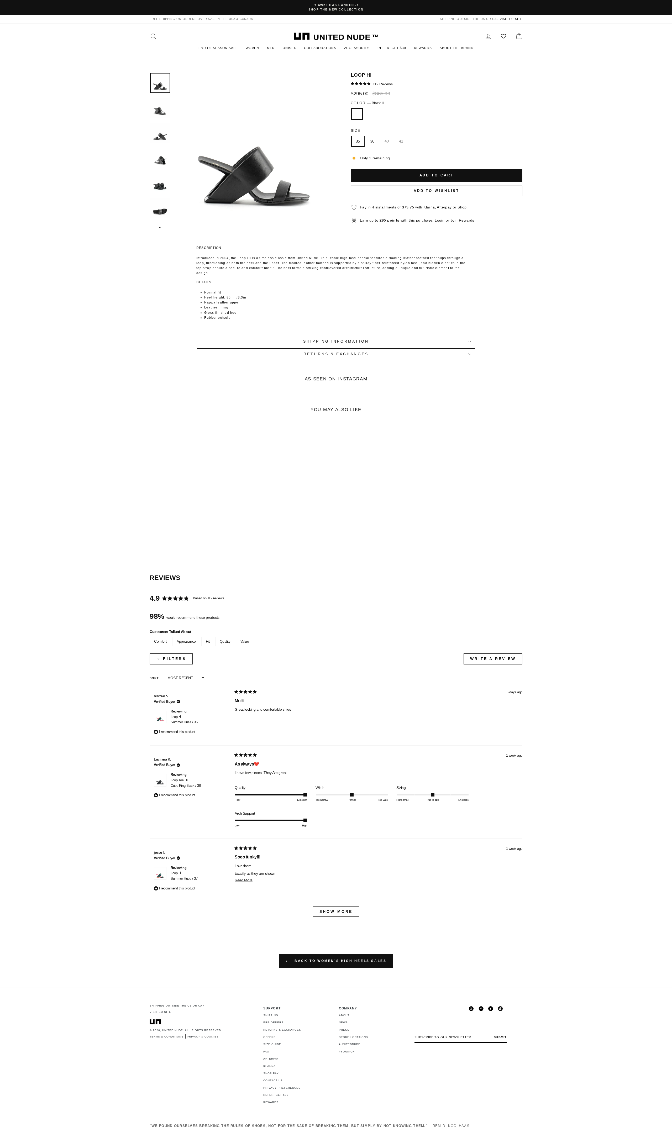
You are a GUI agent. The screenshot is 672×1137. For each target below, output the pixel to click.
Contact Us (273, 1080)
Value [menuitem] (244, 641)
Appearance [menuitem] (186, 641)
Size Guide (272, 1044)
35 (358, 141)
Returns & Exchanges (282, 1029)
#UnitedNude (349, 1044)
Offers (269, 1037)
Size (355, 131)
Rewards (423, 48)
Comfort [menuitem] (160, 641)
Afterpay (271, 1058)
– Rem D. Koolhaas (310, 1126)
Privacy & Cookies (203, 1036)
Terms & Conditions (166, 1036)
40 (387, 141)
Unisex (289, 48)
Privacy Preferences (282, 1087)
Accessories (357, 48)
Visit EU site (511, 18)
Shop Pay (271, 1073)
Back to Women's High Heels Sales (340, 961)
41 (401, 141)
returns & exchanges (336, 354)
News (343, 1022)
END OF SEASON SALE (218, 48)
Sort (155, 678)
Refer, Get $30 (391, 48)
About (344, 1015)
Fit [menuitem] (208, 641)
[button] (371, 84)
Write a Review (496, 660)
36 (372, 141)
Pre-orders (273, 1022)
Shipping (270, 1015)
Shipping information (336, 341)
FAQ (266, 1051)
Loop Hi (184, 719)
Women (252, 48)
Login (439, 220)
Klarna (269, 1066)
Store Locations (353, 1037)
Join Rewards (462, 220)
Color (367, 103)
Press (344, 1029)
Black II (357, 114)
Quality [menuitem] (225, 641)
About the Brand (456, 48)
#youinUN (347, 1051)
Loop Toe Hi (186, 783)
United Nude (172, 1030)
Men (271, 48)
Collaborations (320, 48)
